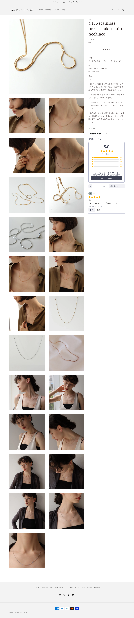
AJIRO (15, 612)
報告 (98, 210)
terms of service (86, 587)
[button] (113, 9)
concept (97, 587)
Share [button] (93, 128)
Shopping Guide (47, 587)
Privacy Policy (74, 587)
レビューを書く (106, 178)
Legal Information (61, 587)
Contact (37, 587)
